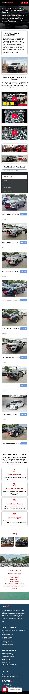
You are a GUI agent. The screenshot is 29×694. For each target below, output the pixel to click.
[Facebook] (22, 3)
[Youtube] (27, 3)
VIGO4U (14, 692)
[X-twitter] (25, 3)
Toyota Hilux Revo (8, 692)
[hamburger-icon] (16, 3)
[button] (3, 542)
